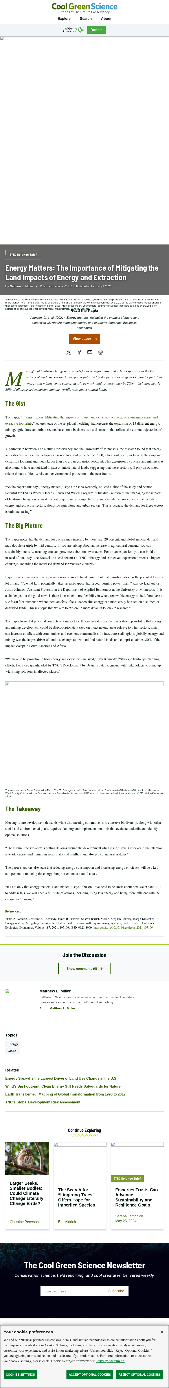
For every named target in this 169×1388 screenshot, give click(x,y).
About (106, 18)
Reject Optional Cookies (139, 1374)
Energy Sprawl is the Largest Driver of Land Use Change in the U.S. (61, 1078)
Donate (96, 30)
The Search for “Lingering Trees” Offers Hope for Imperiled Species (76, 1197)
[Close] (162, 1332)
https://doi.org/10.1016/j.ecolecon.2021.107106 (123, 927)
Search (86, 18)
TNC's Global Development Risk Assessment (42, 1102)
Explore (64, 18)
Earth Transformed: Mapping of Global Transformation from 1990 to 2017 (65, 1094)
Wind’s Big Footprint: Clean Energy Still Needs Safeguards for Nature (63, 1086)
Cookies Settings (20, 1374)
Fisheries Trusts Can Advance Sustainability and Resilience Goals (136, 1197)
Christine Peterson (24, 1222)
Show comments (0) (81, 968)
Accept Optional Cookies (90, 1374)
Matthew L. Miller (21, 286)
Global (12, 1051)
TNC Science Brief (23, 254)
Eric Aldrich (67, 1222)
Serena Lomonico (129, 1216)
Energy (12, 1044)
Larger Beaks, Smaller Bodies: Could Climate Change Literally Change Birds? (26, 1193)
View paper (82, 339)
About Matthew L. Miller (57, 1008)
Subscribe (116, 1291)
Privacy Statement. (110, 1360)
